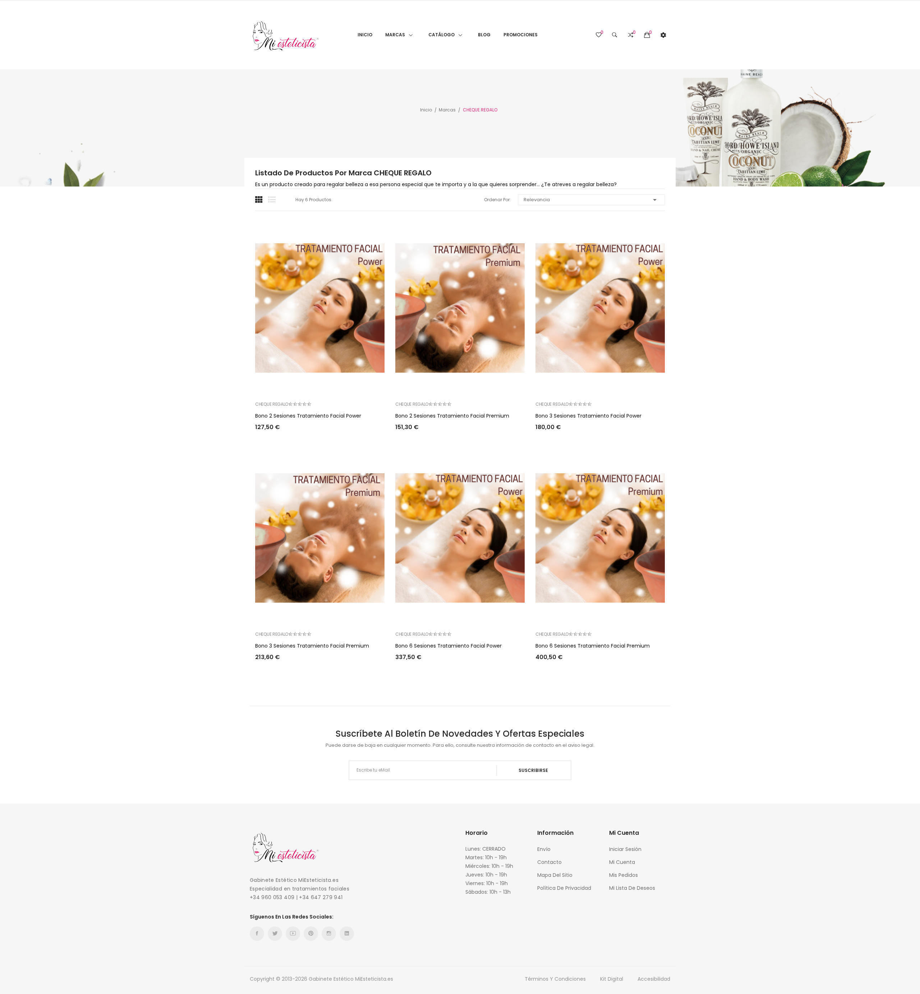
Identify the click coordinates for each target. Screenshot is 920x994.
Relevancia (591, 199)
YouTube (293, 933)
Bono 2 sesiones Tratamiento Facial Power (308, 416)
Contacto (549, 862)
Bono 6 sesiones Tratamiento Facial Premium (592, 646)
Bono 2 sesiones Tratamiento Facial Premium (452, 416)
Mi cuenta (622, 862)
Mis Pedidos (623, 875)
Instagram (329, 933)
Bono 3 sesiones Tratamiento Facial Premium (312, 646)
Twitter (275, 933)
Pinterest (311, 933)
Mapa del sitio (554, 875)
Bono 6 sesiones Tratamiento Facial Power (448, 646)
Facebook (257, 933)
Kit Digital (611, 979)
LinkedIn (347, 933)
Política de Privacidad (564, 888)
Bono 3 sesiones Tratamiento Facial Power (588, 416)
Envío (544, 849)
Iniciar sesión (625, 849)
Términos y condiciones (555, 979)
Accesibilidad (654, 979)
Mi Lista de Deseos (632, 888)
